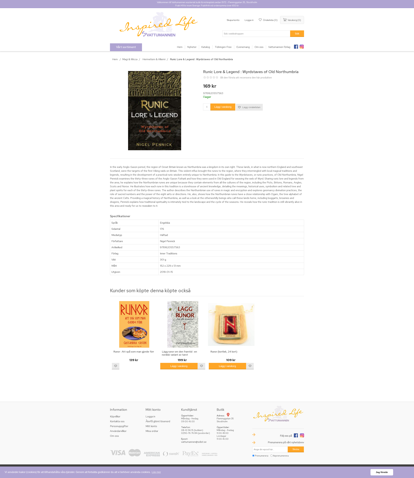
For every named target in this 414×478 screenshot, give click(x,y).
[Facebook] (296, 45)
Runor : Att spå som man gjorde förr (133, 351)
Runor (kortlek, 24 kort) (223, 351)
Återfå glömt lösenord (158, 421)
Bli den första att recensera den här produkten (246, 77)
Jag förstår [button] (382, 472)
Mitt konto (151, 426)
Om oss (114, 436)
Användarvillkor (118, 431)
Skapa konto (233, 20)
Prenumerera (261, 455)
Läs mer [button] (156, 472)
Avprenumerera (281, 455)
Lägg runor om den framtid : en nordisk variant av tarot (179, 353)
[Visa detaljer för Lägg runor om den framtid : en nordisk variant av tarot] (182, 324)
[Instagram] (301, 45)
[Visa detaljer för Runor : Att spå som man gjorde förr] (134, 324)
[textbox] (256, 33)
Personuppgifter (119, 426)
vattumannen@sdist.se (194, 442)
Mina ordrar (152, 431)
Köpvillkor (115, 416)
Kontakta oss (117, 421)
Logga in (249, 20)
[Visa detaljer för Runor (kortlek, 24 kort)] (231, 324)
